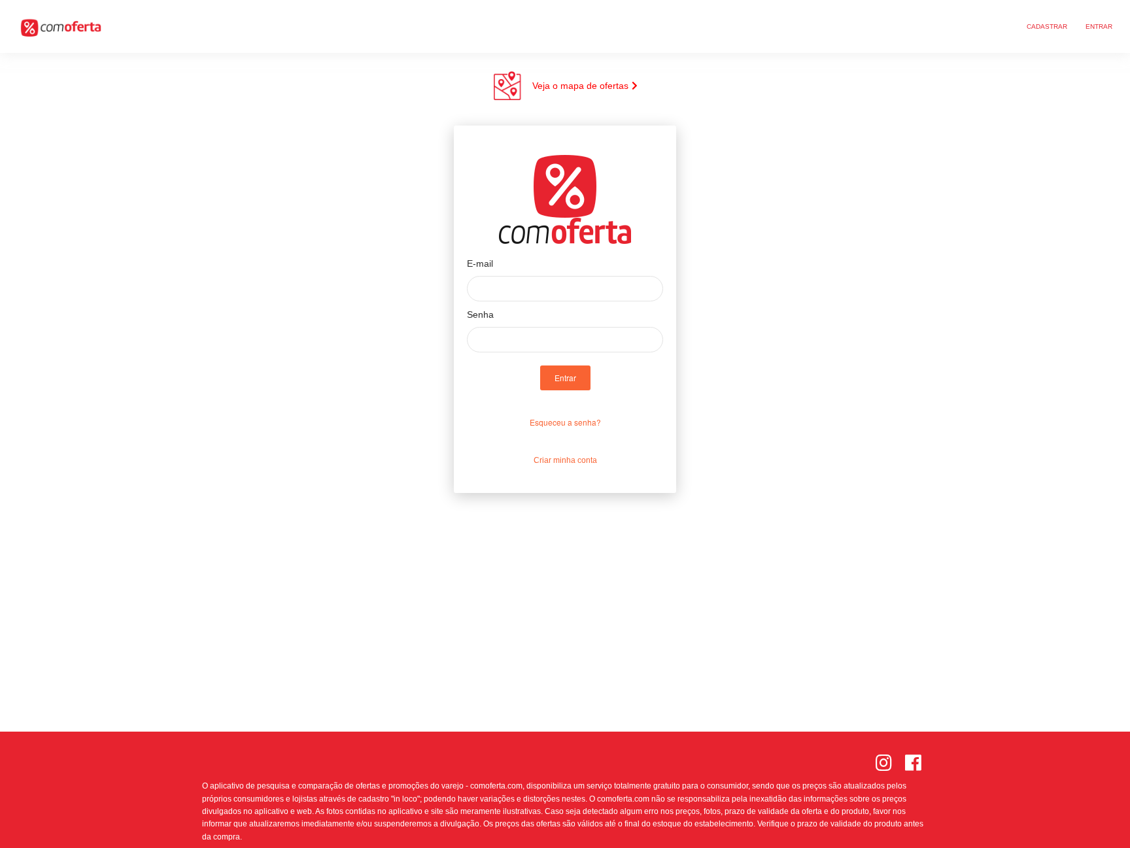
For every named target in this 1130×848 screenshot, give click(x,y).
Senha (480, 314)
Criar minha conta (565, 460)
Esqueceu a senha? (565, 422)
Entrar (1099, 26)
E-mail (480, 263)
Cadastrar (1047, 26)
